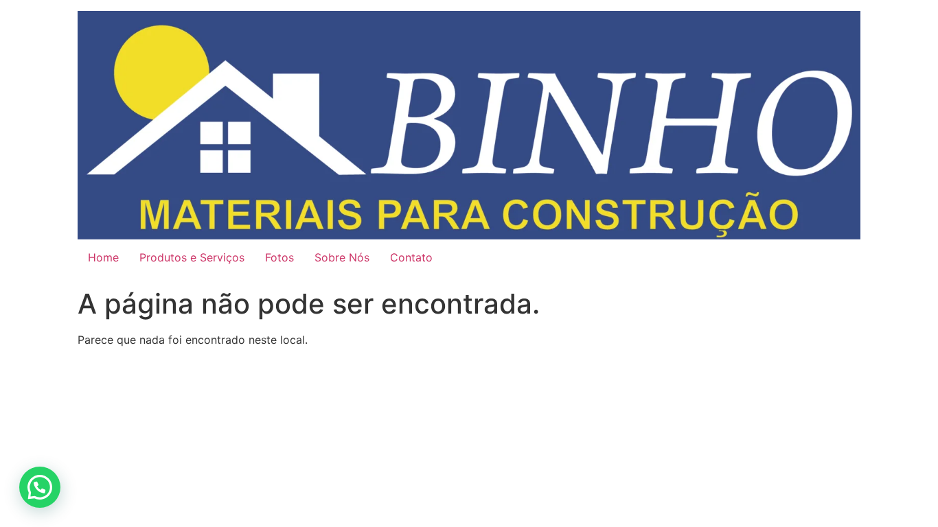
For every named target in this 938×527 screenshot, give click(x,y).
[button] (39, 487)
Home (103, 257)
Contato (411, 257)
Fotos (279, 257)
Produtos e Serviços (191, 257)
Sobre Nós (341, 257)
